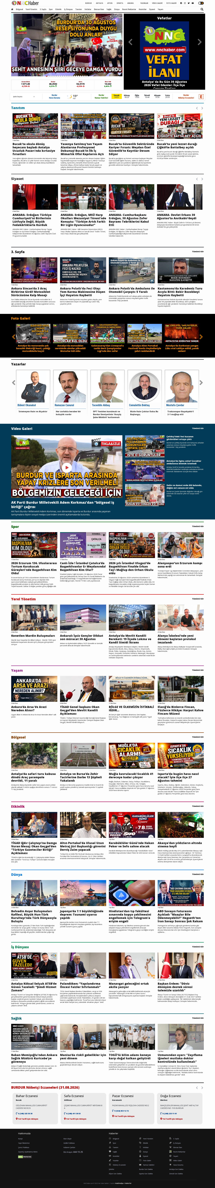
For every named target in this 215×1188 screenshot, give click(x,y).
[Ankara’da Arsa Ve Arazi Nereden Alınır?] (34, 688)
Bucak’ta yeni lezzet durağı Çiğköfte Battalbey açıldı (177, 145)
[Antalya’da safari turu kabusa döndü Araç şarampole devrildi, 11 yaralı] (34, 755)
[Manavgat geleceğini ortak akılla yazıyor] (132, 965)
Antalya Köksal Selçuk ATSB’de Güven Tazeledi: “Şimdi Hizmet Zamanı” (34, 987)
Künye (20, 1139)
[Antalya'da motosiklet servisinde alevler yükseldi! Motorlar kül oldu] (70, 333)
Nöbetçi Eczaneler (119, 1165)
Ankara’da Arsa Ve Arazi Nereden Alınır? (29, 708)
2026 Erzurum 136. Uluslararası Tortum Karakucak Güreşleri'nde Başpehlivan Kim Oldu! (34, 568)
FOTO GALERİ (171, 3)
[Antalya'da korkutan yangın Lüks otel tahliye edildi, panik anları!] (182, 333)
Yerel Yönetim (31, 9)
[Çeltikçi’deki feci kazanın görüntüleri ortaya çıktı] (144, 446)
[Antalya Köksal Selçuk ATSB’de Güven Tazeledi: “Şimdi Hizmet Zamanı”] (34, 965)
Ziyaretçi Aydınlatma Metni (27, 1152)
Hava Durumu (178, 1165)
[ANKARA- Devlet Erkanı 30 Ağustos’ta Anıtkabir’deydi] (179, 197)
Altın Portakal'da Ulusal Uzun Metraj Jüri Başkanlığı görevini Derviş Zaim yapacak (83, 846)
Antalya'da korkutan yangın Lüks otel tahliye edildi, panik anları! (182, 348)
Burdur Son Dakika (146, 1169)
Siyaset (152, 9)
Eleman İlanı (99, 9)
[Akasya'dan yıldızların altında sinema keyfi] (181, 825)
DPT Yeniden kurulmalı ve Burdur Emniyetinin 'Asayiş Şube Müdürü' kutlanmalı (107, 414)
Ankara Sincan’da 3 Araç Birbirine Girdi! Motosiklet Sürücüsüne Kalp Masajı (30, 292)
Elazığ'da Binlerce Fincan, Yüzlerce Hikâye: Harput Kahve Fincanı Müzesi (180, 710)
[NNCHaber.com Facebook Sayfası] (181, 3)
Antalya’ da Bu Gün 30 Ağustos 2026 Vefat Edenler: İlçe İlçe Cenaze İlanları (164, 85)
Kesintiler (142, 9)
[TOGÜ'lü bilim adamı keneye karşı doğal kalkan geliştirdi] (132, 1036)
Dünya (116, 9)
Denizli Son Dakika (176, 1174)
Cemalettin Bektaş (139, 405)
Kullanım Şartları (69, 1147)
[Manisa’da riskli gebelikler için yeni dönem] (83, 1036)
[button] (130, 42)
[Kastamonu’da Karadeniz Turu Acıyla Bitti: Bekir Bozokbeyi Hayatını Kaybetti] (181, 270)
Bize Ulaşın (67, 1139)
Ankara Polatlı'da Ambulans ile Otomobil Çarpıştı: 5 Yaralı (132, 290)
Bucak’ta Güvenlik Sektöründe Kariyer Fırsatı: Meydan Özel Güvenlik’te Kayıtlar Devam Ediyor (131, 149)
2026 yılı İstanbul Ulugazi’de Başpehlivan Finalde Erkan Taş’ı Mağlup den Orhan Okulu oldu (131, 568)
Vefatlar (88, 9)
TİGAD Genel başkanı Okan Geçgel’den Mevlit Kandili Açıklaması (79, 710)
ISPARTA (120, 3)
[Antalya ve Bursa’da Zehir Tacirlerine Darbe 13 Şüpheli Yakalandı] (83, 755)
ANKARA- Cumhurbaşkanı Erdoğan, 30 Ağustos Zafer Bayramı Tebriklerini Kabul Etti (129, 220)
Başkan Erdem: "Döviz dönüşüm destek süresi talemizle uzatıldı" (175, 987)
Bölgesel (19, 9)
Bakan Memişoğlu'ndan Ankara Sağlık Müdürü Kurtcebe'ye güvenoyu (34, 1058)
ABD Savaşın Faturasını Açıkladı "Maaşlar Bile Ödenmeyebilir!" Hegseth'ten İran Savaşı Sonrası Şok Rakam (180, 916)
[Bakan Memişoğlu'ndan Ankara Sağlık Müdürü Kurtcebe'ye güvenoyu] (34, 1036)
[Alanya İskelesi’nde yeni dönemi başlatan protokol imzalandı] (181, 617)
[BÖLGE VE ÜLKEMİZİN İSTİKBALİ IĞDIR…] (132, 688)
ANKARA (130, 3)
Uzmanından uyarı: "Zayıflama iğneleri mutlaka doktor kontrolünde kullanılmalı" (180, 1058)
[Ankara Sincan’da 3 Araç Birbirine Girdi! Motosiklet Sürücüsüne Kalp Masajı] (34, 270)
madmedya (119, 1183)
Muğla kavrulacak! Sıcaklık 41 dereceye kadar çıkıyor (131, 775)
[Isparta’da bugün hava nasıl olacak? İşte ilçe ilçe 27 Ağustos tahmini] (181, 755)
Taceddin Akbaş (101, 405)
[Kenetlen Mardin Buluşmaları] (34, 617)
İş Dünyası (68, 9)
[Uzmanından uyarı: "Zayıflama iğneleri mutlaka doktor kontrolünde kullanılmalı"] (33, 386)
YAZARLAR (144, 3)
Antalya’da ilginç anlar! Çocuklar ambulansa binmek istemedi (184, 462)
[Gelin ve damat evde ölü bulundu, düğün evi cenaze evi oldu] (144, 495)
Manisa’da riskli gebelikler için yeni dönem (83, 1056)
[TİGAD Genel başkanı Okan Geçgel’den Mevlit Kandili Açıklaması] (83, 688)
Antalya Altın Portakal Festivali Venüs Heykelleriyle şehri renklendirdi (144, 348)
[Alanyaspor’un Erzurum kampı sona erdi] (181, 545)
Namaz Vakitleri (148, 1165)
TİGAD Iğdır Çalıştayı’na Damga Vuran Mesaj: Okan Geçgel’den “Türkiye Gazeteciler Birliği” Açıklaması (34, 848)
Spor (51, 9)
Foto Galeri (147, 1160)
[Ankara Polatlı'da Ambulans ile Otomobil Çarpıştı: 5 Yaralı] (132, 270)
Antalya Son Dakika (176, 1169)
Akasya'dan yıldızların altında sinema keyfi (180, 844)
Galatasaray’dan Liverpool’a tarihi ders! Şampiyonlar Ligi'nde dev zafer (107, 348)
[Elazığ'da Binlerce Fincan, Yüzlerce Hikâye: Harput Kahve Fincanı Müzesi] (181, 688)
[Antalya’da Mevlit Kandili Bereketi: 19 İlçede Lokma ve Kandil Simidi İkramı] (132, 617)
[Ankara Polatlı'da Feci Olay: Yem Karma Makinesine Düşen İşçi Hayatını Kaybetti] (83, 270)
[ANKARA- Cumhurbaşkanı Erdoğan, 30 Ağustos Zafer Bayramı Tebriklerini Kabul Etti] (131, 197)
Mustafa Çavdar (175, 405)
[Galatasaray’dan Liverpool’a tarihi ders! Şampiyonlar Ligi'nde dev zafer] (107, 333)
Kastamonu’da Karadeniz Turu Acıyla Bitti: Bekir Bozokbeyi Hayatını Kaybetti (180, 292)
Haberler (128, 1183)
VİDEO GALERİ (157, 3)
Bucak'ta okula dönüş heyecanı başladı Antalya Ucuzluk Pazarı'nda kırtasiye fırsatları (34, 149)
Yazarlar (116, 1160)
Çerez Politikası (23, 1147)
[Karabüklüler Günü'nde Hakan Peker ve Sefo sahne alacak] (132, 825)
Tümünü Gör (198, 251)
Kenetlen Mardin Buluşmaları (33, 635)
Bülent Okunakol (27, 405)
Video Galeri (177, 1160)
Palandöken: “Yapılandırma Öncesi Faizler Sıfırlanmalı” (80, 985)
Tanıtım (78, 9)
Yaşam (160, 9)
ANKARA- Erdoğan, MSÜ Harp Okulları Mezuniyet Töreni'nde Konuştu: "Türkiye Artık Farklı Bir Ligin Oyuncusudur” (83, 220)
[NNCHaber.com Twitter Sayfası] (189, 3)
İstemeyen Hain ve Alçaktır (33, 411)
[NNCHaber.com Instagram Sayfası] (185, 3)
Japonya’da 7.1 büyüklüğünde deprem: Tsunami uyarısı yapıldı (81, 914)
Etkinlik (58, 9)
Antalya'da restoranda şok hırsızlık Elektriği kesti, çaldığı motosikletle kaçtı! (33, 348)
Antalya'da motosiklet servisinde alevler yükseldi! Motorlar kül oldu (70, 348)
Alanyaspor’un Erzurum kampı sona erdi (180, 564)
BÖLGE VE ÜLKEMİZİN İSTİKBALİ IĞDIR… (131, 708)
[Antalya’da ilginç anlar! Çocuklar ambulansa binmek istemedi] (144, 470)
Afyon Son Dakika (115, 1174)
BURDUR (88, 3)
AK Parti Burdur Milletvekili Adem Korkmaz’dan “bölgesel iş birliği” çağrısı (62, 504)
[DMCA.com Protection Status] (25, 1156)
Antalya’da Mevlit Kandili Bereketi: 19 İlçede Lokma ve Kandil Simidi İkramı (130, 639)
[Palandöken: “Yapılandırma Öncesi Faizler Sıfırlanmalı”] (83, 965)
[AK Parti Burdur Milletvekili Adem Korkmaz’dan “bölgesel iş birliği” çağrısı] (67, 468)
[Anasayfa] (13, 9)
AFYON (109, 3)
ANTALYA (99, 3)
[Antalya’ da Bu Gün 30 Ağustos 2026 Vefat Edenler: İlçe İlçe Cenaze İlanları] (164, 50)
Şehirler (111, 1169)
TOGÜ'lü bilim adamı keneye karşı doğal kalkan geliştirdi (130, 1056)
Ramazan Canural (64, 405)
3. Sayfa (43, 9)
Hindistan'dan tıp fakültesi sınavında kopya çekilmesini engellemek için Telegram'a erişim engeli (130, 916)
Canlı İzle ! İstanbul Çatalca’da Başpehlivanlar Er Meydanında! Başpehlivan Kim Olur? (83, 566)
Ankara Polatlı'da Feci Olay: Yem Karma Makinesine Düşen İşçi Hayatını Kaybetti (82, 292)
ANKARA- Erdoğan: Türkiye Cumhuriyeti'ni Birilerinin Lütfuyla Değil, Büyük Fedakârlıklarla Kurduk (32, 220)
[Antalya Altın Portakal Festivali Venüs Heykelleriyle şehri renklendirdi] (144, 333)
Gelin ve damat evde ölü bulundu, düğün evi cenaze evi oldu (184, 486)
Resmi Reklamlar (129, 9)
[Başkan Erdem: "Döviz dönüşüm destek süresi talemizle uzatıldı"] (181, 965)
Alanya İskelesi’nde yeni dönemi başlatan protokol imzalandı (177, 639)
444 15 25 (78, 1151)
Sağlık (109, 9)
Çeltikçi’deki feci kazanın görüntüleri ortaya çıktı (180, 437)
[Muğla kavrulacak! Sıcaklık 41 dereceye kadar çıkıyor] (132, 755)
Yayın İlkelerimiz (24, 1143)
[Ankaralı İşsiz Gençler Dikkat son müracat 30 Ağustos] (83, 617)
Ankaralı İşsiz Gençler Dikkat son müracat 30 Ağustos (81, 637)
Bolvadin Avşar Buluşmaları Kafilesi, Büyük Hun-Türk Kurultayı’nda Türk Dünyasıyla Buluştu (34, 916)
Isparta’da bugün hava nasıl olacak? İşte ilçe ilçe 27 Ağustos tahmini (178, 777)
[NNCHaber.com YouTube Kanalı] (193, 3)
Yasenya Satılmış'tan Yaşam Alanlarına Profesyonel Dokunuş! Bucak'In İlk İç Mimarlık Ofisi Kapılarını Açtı (82, 149)
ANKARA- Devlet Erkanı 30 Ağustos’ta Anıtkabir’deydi (176, 216)
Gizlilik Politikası (69, 1143)
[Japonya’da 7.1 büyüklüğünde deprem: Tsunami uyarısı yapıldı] (83, 893)
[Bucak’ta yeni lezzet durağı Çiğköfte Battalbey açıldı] (179, 126)
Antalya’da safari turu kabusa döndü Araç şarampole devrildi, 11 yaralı (33, 777)
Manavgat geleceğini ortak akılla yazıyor (129, 985)
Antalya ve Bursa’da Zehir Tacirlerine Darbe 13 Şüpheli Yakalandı (81, 777)
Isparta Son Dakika (146, 1174)
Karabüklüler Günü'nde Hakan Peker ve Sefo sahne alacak (131, 844)
